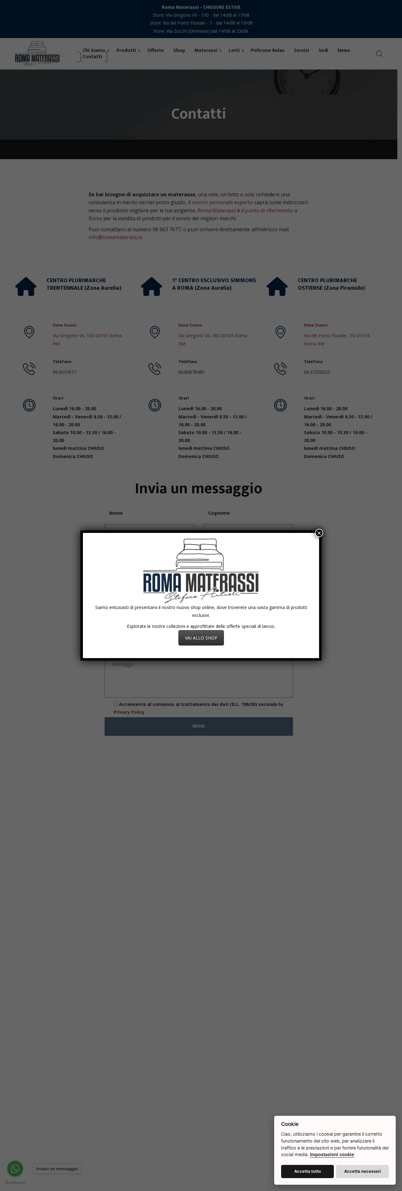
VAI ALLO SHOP (201, 638)
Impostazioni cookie (332, 1154)
